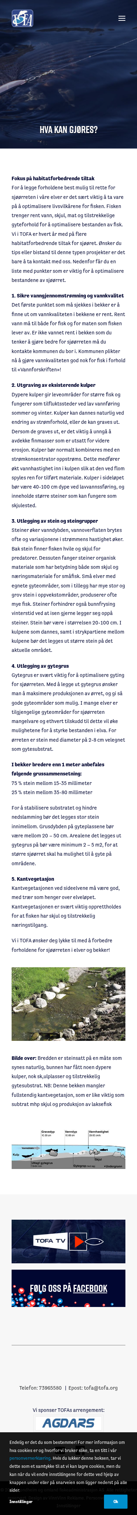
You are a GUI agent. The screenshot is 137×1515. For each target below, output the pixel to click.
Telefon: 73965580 (40, 1388)
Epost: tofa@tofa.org (93, 1388)
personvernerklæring (30, 1458)
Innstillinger (20, 1501)
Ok (115, 1501)
